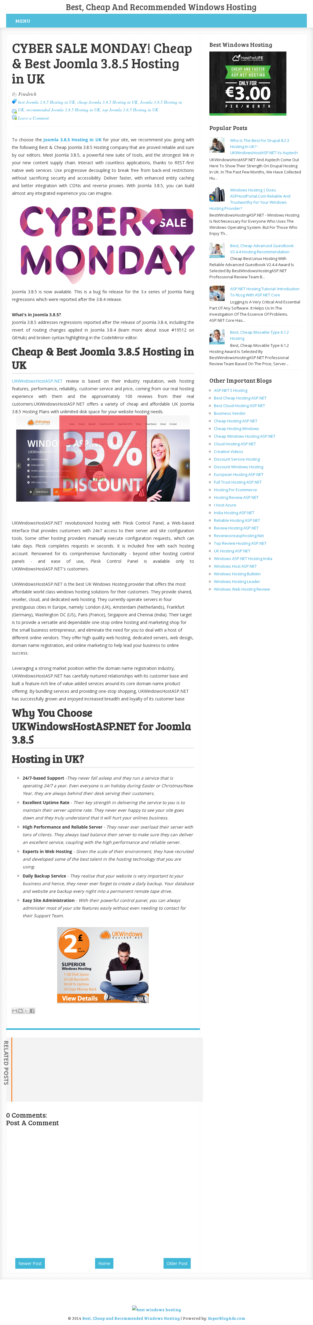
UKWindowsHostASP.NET (37, 381)
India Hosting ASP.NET (234, 512)
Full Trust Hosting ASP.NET (238, 482)
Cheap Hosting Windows (236, 428)
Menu (22, 20)
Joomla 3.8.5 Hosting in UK (72, 140)
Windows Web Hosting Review (242, 589)
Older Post (177, 1263)
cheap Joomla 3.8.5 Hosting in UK (107, 102)
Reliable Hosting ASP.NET (237, 520)
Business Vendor (230, 413)
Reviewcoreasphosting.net (239, 535)
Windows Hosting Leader (237, 581)
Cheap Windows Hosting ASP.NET (244, 436)
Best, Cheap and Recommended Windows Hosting (161, 7)
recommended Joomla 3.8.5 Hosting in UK (63, 110)
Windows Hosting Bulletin (237, 574)
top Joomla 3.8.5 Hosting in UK (130, 110)
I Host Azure (225, 505)
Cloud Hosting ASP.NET (235, 444)
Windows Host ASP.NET (235, 566)
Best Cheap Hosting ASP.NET (240, 398)
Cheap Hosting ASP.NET (235, 421)
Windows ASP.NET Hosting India (243, 558)
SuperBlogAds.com (226, 1318)
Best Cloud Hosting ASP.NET (239, 405)
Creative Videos (228, 451)
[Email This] (15, 1011)
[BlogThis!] (20, 1011)
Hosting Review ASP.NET (236, 497)
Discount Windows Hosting (238, 467)
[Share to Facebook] (32, 1011)
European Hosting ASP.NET (238, 474)
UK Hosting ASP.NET (232, 551)
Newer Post (30, 1263)
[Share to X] (26, 1011)
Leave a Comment (33, 118)
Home (104, 1263)
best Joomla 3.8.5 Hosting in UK (46, 102)
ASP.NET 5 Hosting (230, 390)
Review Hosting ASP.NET (236, 528)
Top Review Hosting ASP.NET (240, 543)
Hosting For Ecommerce (235, 489)
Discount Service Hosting (237, 459)
